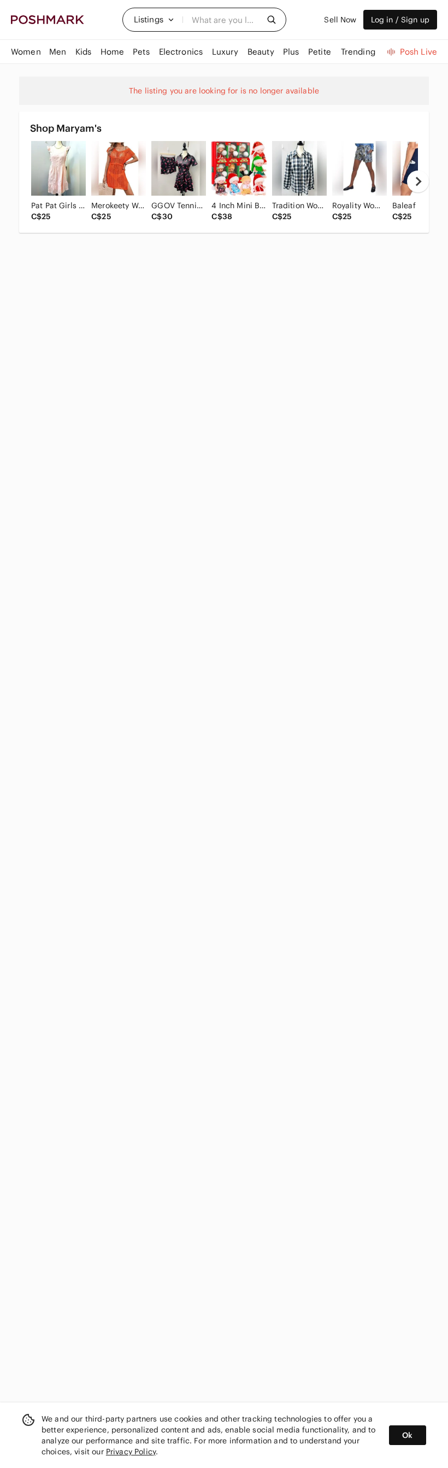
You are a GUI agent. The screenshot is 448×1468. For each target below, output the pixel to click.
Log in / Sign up (400, 20)
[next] (418, 181)
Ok (407, 1435)
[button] (154, 19)
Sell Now (340, 20)
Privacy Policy (131, 1452)
